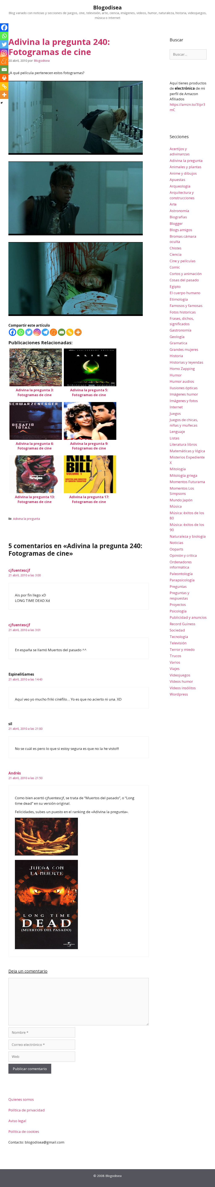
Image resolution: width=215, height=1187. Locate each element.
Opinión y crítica (183, 555)
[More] (78, 332)
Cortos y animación (186, 273)
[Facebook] (12, 332)
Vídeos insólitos (183, 687)
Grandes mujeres (184, 349)
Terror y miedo (182, 649)
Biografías (178, 217)
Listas (174, 438)
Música (176, 506)
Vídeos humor (181, 681)
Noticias (176, 542)
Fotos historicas (183, 312)
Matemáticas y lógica (187, 450)
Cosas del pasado (184, 280)
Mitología (178, 468)
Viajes (175, 668)
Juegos (175, 413)
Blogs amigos (181, 229)
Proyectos (178, 604)
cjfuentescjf (19, 570)
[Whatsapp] (20, 332)
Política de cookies (23, 1131)
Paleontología (181, 573)
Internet (176, 407)
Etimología (179, 299)
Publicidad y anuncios (188, 617)
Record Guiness (182, 623)
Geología (177, 336)
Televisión (178, 643)
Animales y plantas (185, 166)
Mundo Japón (181, 500)
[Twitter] (29, 332)
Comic (175, 267)
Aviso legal (17, 1120)
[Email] (61, 332)
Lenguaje (177, 431)
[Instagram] (37, 332)
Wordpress (179, 694)
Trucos (175, 655)
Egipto (175, 286)
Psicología (178, 611)
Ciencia (176, 254)
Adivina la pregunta (26, 519)
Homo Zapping (182, 368)
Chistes (175, 248)
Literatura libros (183, 444)
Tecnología (179, 636)
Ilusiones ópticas (184, 387)
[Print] (4, 78)
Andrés (14, 773)
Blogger (176, 223)
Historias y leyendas (186, 362)
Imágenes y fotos (184, 400)
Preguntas (178, 586)
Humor (176, 375)
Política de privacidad (26, 1110)
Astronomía (179, 210)
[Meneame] (53, 332)
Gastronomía (180, 330)
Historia (176, 355)
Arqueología (180, 186)
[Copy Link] (69, 332)
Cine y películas (182, 260)
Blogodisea (107, 7)
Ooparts (176, 549)
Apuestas (177, 179)
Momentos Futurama (187, 481)
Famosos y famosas (186, 305)
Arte (173, 204)
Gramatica (178, 343)
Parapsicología (182, 580)
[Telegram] (45, 332)
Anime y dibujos (183, 173)
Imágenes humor (184, 394)
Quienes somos (21, 1099)
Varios (175, 662)
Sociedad (177, 630)
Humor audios (182, 381)
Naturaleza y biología (188, 536)
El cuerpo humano (185, 292)
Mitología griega (183, 475)
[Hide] (1, 103)
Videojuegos (180, 675)
